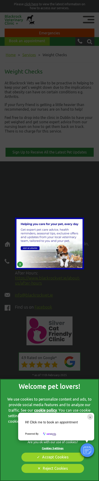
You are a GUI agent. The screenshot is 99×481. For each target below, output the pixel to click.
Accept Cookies (55, 457)
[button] (87, 450)
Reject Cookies (55, 468)
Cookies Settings (53, 448)
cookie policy (45, 410)
